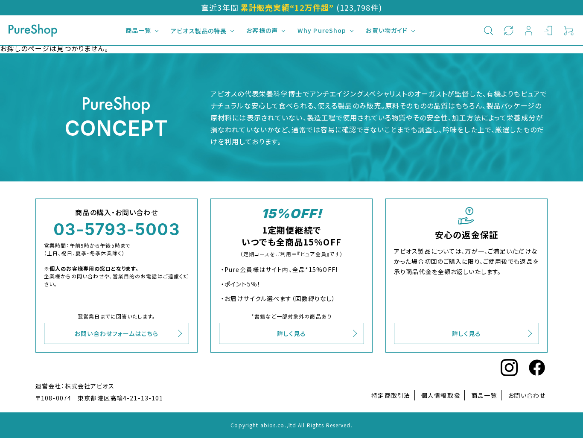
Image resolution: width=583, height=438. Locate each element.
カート (568, 30)
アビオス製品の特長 (199, 31)
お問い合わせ (526, 395)
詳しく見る (291, 333)
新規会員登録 (528, 30)
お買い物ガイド (387, 30)
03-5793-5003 (116, 229)
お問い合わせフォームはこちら (116, 333)
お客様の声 (262, 30)
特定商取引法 (390, 395)
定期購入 (508, 30)
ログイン (548, 30)
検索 (488, 30)
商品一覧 (138, 30)
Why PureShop (321, 30)
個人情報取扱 (440, 395)
